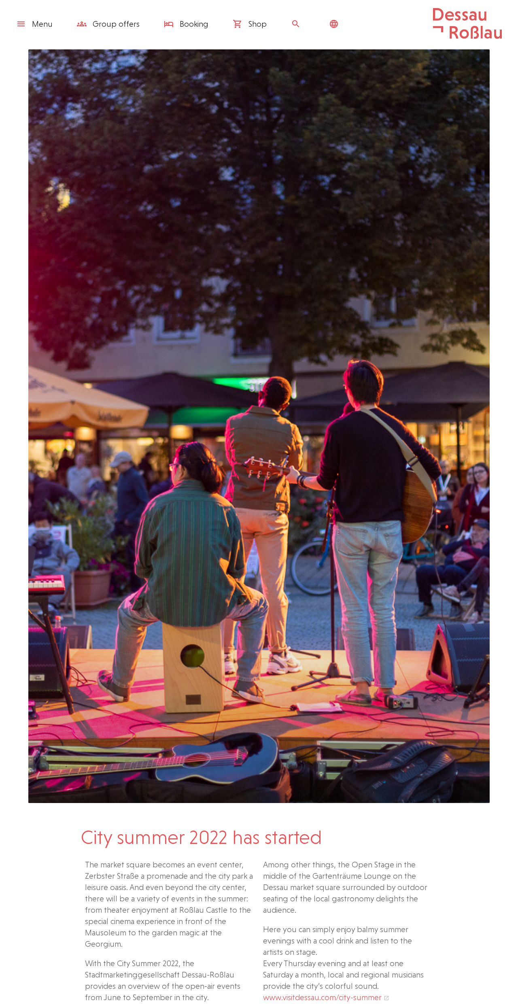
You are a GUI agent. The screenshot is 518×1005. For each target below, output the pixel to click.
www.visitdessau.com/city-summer (322, 997)
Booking (193, 24)
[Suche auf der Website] (298, 24)
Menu (42, 24)
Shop (256, 24)
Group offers (115, 24)
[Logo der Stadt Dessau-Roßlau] (467, 36)
